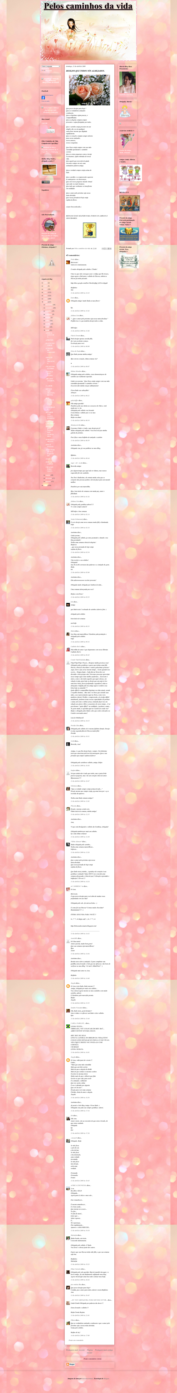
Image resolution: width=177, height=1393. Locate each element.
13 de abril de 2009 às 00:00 (80, 346)
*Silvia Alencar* (76, 841)
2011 (46, 295)
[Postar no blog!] (105, 249)
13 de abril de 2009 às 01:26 (80, 496)
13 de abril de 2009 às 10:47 (80, 781)
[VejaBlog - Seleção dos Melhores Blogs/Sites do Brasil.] (51, 80)
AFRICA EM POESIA (78, 1185)
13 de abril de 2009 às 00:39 (80, 440)
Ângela (73, 983)
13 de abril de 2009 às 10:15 (80, 721)
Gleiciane (74, 786)
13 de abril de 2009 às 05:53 (80, 597)
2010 (46, 299)
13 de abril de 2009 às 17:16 (80, 1111)
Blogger (106, 1378)
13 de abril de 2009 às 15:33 (80, 1003)
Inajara (73, 770)
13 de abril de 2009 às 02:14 (80, 514)
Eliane (73, 1320)
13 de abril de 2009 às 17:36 (80, 1133)
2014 (46, 286)
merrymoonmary (87, 1378)
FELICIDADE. (50, 408)
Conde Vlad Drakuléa (78, 660)
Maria (73, 631)
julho (48, 320)
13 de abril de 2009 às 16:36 (80, 1097)
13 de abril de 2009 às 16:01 (80, 1052)
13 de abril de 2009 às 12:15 (80, 814)
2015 (46, 283)
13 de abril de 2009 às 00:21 (80, 395)
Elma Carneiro (76, 1269)
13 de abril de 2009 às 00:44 (80, 458)
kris (72, 602)
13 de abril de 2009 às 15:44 (80, 1018)
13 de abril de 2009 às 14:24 (80, 881)
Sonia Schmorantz (77, 519)
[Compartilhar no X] (107, 249)
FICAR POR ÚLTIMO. (50, 367)
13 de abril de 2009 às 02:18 (80, 528)
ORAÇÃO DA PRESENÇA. (50, 360)
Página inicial (90, 1351)
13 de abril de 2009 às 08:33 (80, 626)
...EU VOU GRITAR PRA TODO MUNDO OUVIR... (89, 1300)
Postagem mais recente (75, 1349)
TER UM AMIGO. (49, 463)
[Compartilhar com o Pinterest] (110, 249)
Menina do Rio (76, 425)
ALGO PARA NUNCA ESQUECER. (50, 453)
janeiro (48, 481)
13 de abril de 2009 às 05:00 (80, 572)
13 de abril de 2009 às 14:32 (80, 933)
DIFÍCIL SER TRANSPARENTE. (50, 392)
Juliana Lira (75, 315)
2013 (46, 289)
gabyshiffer (74, 400)
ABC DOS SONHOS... (50, 381)
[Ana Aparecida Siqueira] (43, 99)
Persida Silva (75, 725)
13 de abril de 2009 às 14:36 (80, 954)
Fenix (73, 259)
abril (47, 330)
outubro (49, 311)
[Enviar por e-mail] (103, 249)
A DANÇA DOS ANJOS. (49, 374)
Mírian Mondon (76, 371)
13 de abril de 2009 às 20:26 (80, 1280)
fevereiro (49, 478)
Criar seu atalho (45, 101)
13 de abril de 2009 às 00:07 (80, 366)
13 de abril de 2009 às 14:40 (80, 978)
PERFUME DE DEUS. (50, 422)
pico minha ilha (76, 1284)
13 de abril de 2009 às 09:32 (80, 642)
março (48, 475)
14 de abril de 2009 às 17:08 (80, 1335)
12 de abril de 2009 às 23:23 (80, 293)
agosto (48, 317)
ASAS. (48, 459)
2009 (46, 302)
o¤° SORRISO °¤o (77, 886)
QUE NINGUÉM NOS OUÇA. (50, 401)
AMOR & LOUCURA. (50, 335)
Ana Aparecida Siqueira (47, 95)
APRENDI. (50, 340)
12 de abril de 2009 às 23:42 (80, 311)
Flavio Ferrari (75, 335)
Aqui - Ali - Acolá (77, 463)
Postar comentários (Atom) (92, 1359)
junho (48, 324)
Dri (72, 1115)
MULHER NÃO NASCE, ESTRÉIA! (50, 415)
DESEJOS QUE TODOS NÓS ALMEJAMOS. (50, 431)
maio (48, 327)
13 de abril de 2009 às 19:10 (80, 1230)
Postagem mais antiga (104, 1349)
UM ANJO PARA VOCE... (49, 469)
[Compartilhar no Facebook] (109, 249)
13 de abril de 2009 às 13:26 (80, 852)
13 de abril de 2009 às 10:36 (80, 765)
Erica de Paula (76, 351)
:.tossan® (74, 1138)
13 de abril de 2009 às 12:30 (80, 837)
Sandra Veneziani (77, 1008)
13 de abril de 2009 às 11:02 (80, 801)
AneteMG (74, 938)
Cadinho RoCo (76, 646)
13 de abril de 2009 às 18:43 (80, 1181)
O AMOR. (49, 386)
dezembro (49, 305)
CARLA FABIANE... (78, 1023)
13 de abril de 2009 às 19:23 (80, 1264)
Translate (49, 71)
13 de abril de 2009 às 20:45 (80, 1295)
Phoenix (73, 806)
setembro (49, 314)
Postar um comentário (76, 1340)
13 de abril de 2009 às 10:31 (80, 736)
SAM (72, 741)
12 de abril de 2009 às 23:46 (80, 331)
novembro (49, 308)
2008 (46, 485)
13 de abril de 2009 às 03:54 (80, 552)
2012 (46, 292)
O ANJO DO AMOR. (50, 344)
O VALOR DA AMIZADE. (50, 351)
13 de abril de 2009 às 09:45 (80, 655)
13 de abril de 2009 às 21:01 (80, 1315)
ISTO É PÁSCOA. (50, 446)
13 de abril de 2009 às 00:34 (80, 420)
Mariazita (74, 1235)
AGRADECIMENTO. (50, 440)
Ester (72, 298)
